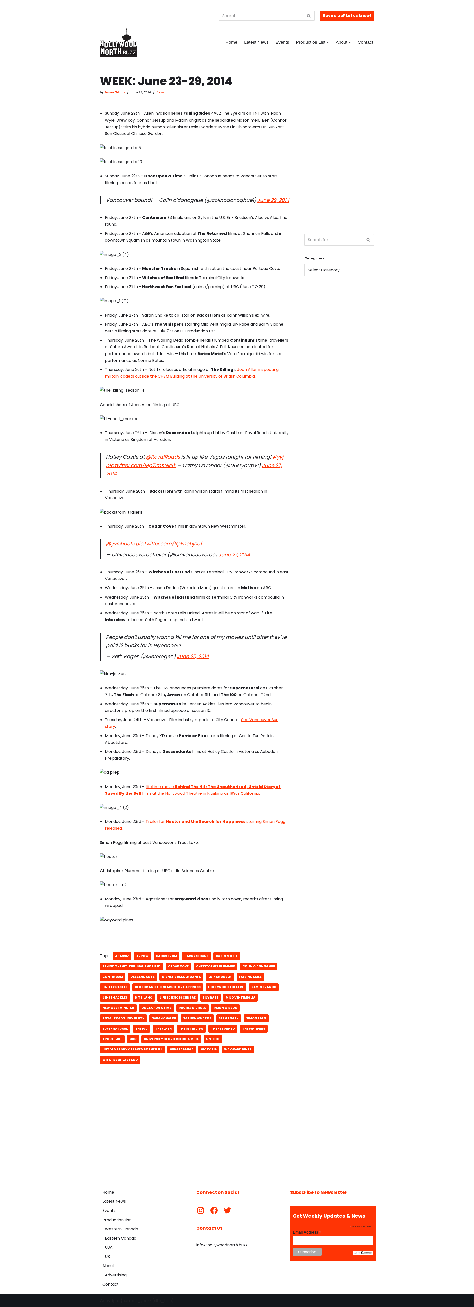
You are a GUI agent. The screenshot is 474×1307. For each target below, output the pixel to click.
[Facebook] (214, 1210)
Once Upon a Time (156, 1008)
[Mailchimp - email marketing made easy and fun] (363, 1254)
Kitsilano (143, 997)
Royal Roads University (123, 1018)
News (161, 92)
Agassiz (122, 956)
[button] (328, 42)
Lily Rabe (210, 997)
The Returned (223, 1029)
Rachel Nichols (192, 1008)
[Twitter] (227, 1210)
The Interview (191, 1029)
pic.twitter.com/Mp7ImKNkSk (141, 465)
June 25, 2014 (193, 656)
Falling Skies (250, 977)
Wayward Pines (237, 1049)
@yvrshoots (120, 543)
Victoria (209, 1049)
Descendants (142, 977)
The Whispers (253, 1029)
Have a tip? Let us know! (347, 15)
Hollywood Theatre (226, 987)
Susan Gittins (114, 92)
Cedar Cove (178, 966)
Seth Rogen (229, 1018)
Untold (213, 1039)
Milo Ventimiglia (240, 997)
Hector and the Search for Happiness (168, 987)
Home (231, 42)
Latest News (256, 42)
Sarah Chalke (164, 1018)
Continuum (112, 977)
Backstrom (166, 956)
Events (282, 42)
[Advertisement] (339, 150)
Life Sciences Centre (178, 997)
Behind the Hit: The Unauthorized (131, 966)
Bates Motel (227, 956)
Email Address (307, 1232)
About (108, 1266)
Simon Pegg (256, 1018)
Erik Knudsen (220, 977)
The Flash (163, 1029)
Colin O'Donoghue (258, 966)
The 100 (141, 1029)
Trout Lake (112, 1039)
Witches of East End (120, 1060)
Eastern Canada (120, 1238)
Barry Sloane (196, 956)
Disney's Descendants (181, 977)
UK (107, 1256)
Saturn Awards (197, 1018)
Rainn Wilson (225, 1008)
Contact (365, 42)
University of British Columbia (171, 1039)
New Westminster (118, 1008)
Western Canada (121, 1229)
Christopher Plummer (215, 966)
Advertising (116, 1275)
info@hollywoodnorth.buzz (222, 1245)
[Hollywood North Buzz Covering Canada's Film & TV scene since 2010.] (118, 42)
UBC (133, 1039)
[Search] (309, 16)
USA (109, 1247)
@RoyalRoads (163, 456)
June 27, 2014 (234, 554)
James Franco (263, 987)
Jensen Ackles (115, 997)
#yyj (278, 456)
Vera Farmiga (182, 1049)
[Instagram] (200, 1210)
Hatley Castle (114, 987)
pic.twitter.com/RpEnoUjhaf (169, 543)
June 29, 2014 (273, 200)
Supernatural (115, 1029)
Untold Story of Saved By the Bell (132, 1049)
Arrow (142, 956)
